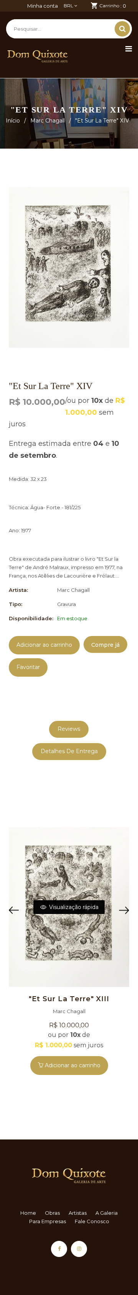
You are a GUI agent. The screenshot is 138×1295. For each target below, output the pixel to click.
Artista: (18, 590)
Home (28, 1213)
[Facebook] (59, 1249)
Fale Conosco (92, 1221)
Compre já (105, 644)
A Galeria (106, 1213)
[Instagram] (79, 1249)
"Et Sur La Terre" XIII (69, 999)
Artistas (78, 1213)
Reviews (69, 728)
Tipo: (15, 604)
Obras (52, 1213)
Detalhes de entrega (69, 751)
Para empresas (47, 1221)
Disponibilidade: (31, 618)
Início (13, 120)
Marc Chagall (47, 120)
